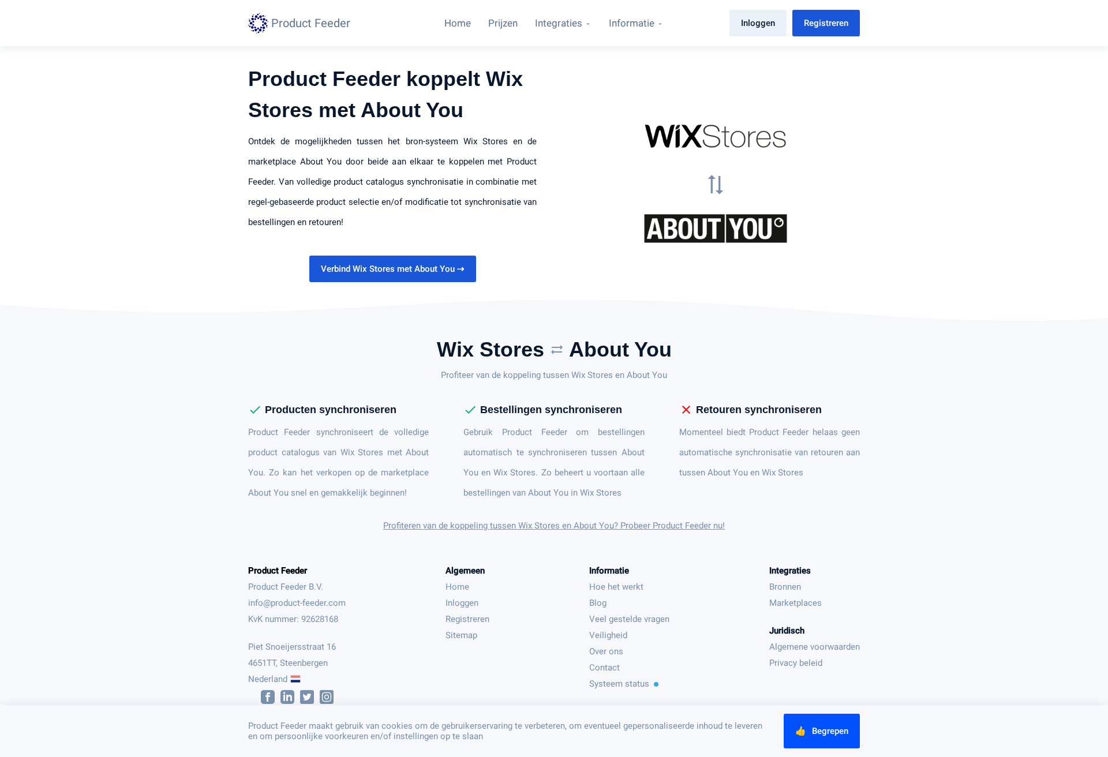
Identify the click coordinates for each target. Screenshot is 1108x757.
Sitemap (461, 635)
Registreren (826, 23)
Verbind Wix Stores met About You (393, 269)
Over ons (606, 651)
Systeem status (619, 684)
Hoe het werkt (616, 587)
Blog (598, 603)
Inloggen (758, 23)
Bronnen (785, 587)
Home (457, 587)
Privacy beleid (795, 663)
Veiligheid (608, 635)
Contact (604, 667)
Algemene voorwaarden (814, 647)
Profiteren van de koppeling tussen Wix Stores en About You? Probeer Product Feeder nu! (554, 525)
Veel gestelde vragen (629, 619)
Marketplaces (795, 603)
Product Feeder (277, 570)
